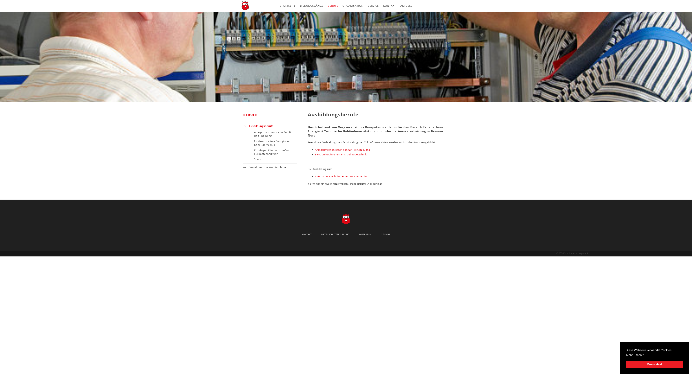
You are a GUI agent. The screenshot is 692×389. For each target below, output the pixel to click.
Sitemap (385, 234)
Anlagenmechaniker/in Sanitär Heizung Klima (342, 149)
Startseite (288, 5)
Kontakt (389, 5)
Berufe (333, 5)
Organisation (352, 5)
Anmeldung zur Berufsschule (267, 167)
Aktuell (406, 5)
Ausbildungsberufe (261, 126)
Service (373, 5)
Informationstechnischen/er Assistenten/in (341, 176)
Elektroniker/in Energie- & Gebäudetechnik (341, 154)
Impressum (365, 234)
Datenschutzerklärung (335, 234)
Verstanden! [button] (654, 364)
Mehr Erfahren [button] (635, 355)
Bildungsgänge (311, 5)
